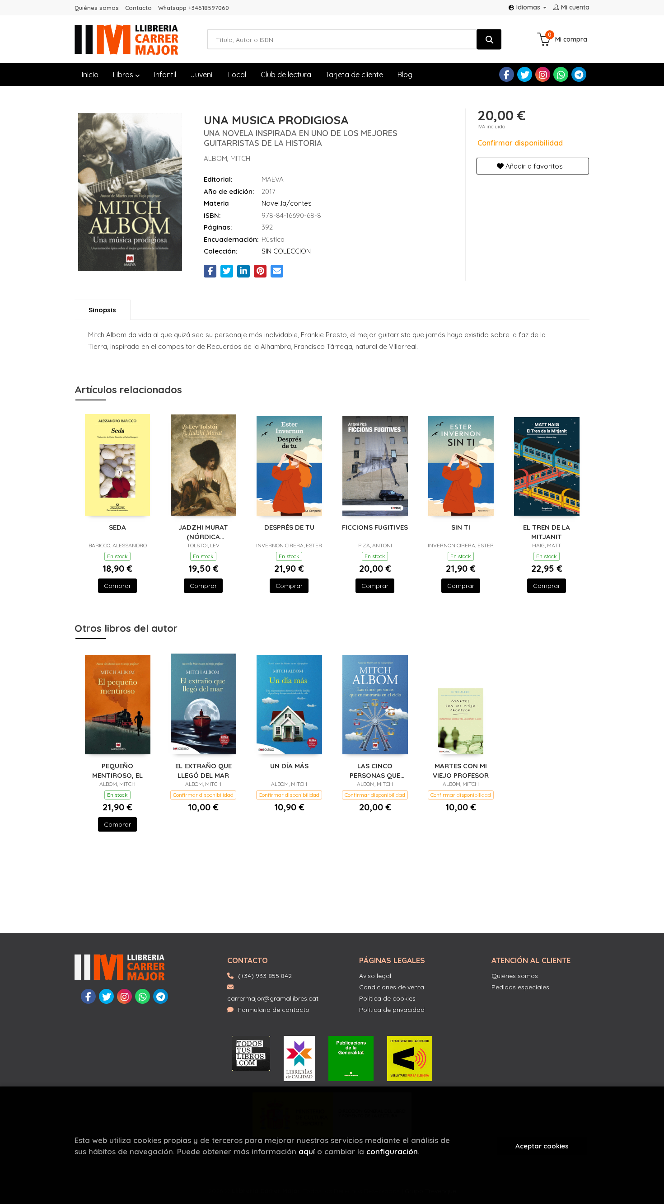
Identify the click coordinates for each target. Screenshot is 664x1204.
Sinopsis (102, 310)
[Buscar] (489, 39)
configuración (392, 1151)
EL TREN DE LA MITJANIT (546, 532)
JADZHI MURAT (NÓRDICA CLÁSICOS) (203, 532)
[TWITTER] (524, 74)
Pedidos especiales (520, 987)
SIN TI (460, 527)
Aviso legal (375, 976)
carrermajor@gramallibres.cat (272, 998)
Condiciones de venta (391, 987)
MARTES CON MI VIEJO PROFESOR (461, 770)
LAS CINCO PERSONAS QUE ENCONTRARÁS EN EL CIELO (375, 770)
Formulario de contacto (273, 1010)
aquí (307, 1151)
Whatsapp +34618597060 (193, 7)
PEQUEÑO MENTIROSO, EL (117, 770)
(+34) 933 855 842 (265, 976)
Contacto (138, 7)
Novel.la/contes (287, 203)
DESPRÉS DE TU (289, 527)
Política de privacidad (392, 1010)
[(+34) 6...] (560, 74)
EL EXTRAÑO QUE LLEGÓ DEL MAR (203, 770)
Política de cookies (387, 998)
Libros (124, 74)
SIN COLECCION (286, 251)
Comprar (117, 586)
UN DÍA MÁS (289, 766)
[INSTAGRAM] (542, 74)
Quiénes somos (97, 7)
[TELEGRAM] (578, 74)
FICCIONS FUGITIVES (375, 527)
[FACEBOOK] (506, 74)
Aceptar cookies (542, 1146)
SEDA (117, 527)
